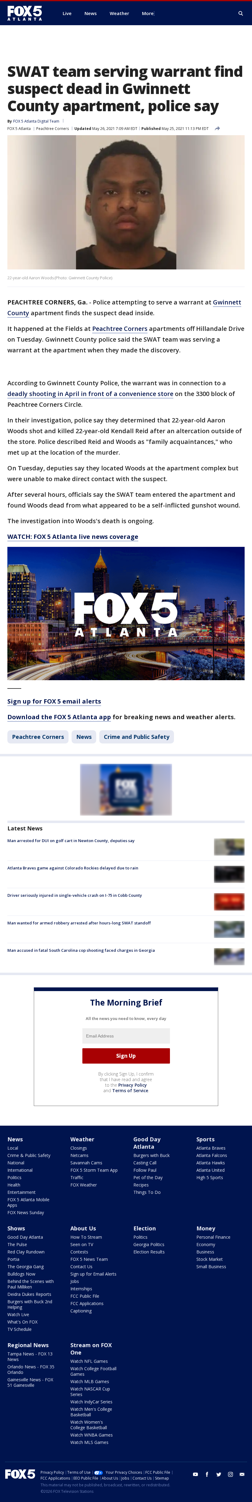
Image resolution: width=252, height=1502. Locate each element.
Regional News (28, 1345)
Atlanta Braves (211, 1148)
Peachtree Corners (52, 128)
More (148, 13)
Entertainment (21, 1192)
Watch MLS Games (89, 1442)
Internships (81, 1289)
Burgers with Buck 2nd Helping (29, 1304)
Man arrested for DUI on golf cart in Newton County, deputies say (71, 840)
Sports (205, 1139)
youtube (195, 1474)
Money (205, 1228)
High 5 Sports (209, 1177)
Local (12, 1148)
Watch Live (18, 1314)
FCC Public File (84, 1296)
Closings (78, 1148)
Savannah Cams (86, 1163)
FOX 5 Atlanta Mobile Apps (28, 1202)
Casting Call (144, 1163)
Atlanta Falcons (211, 1155)
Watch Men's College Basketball (91, 1412)
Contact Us (81, 1266)
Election (144, 1228)
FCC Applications (87, 1303)
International (20, 1170)
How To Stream (86, 1237)
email (242, 1474)
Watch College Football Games (93, 1371)
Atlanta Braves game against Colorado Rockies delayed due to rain (72, 868)
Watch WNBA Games (91, 1435)
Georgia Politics (148, 1244)
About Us (83, 1228)
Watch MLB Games (89, 1381)
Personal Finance (213, 1237)
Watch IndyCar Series (91, 1402)
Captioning (81, 1311)
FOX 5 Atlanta (19, 128)
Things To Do (147, 1192)
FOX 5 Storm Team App (94, 1170)
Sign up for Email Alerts (93, 1274)
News (84, 736)
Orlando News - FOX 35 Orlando (30, 1369)
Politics (14, 1177)
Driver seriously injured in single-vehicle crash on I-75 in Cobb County (74, 895)
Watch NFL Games (89, 1361)
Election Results (149, 1252)
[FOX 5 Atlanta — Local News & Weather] (27, 13)
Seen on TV (81, 1244)
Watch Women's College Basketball (88, 1424)
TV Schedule (19, 1329)
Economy (205, 1244)
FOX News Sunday (25, 1212)
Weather (82, 1139)
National (15, 1163)
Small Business (211, 1266)
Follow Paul (144, 1170)
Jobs (74, 1281)
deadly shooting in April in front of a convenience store (90, 394)
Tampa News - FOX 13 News (30, 1356)
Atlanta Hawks (210, 1163)
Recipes (141, 1185)
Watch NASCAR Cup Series (90, 1391)
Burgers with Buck (151, 1155)
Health (13, 1185)
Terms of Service (130, 1090)
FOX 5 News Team (89, 1259)
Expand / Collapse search (241, 13)
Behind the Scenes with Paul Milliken (30, 1284)
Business (205, 1252)
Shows (16, 1228)
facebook (207, 1474)
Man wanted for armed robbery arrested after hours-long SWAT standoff (79, 923)
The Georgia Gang (25, 1266)
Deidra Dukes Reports (29, 1294)
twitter (219, 1474)
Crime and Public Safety (136, 736)
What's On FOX (22, 1322)
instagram (230, 1474)
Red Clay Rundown (26, 1252)
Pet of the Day (148, 1177)
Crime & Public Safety (28, 1155)
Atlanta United (210, 1170)
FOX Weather (83, 1185)
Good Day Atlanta (146, 1142)
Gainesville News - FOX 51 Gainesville (30, 1382)
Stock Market (209, 1259)
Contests (79, 1252)
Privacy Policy (132, 1085)
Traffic (76, 1177)
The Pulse (17, 1244)
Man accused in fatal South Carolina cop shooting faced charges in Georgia (81, 950)
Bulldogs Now (21, 1274)
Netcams (79, 1155)
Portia (13, 1259)
